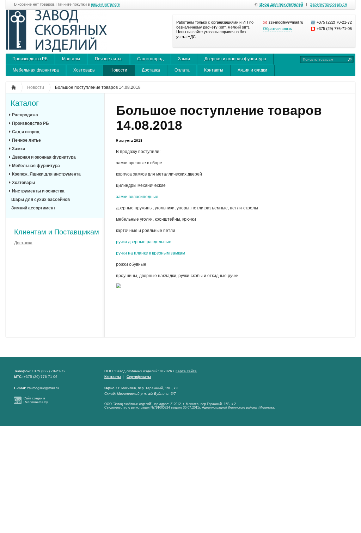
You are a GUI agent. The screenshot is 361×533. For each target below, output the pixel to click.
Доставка (151, 70)
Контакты (213, 70)
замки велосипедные (137, 196)
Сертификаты (139, 377)
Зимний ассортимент (33, 208)
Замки (184, 58)
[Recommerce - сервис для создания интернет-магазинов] (18, 403)
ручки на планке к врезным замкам (150, 253)
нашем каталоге (105, 4)
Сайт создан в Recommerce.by (36, 400)
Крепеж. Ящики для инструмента (46, 174)
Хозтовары (84, 70)
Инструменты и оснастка (38, 191)
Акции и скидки (252, 70)
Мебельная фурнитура (36, 70)
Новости (118, 70)
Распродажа (25, 114)
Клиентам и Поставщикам (56, 232)
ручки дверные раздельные (143, 241)
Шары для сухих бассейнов (40, 199)
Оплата (182, 70)
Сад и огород (150, 58)
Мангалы (71, 58)
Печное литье (109, 58)
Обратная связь (277, 28)
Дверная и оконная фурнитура (235, 58)
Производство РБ (30, 58)
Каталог (25, 103)
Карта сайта (186, 371)
